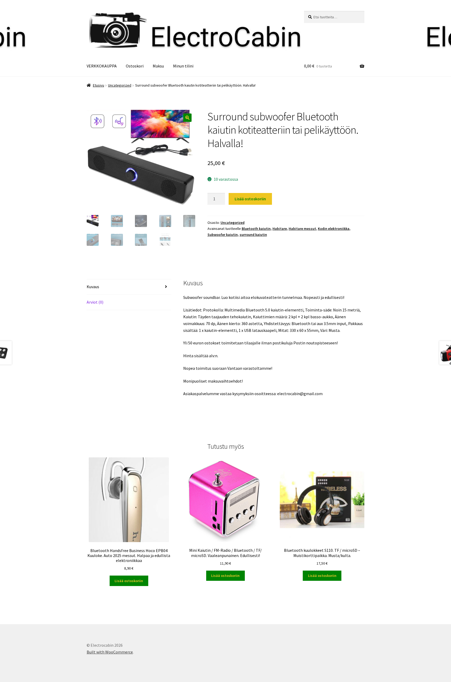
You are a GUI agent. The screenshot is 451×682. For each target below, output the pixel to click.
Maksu (158, 66)
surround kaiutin (253, 234)
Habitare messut (302, 228)
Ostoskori (135, 66)
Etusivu (98, 85)
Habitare (279, 228)
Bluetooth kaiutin (256, 228)
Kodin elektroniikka (333, 228)
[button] (187, 117)
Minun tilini (183, 66)
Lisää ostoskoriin (250, 198)
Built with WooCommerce (110, 652)
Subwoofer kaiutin (222, 234)
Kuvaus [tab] (93, 286)
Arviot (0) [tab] (95, 302)
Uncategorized (119, 85)
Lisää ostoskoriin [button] (129, 580)
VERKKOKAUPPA (102, 66)
